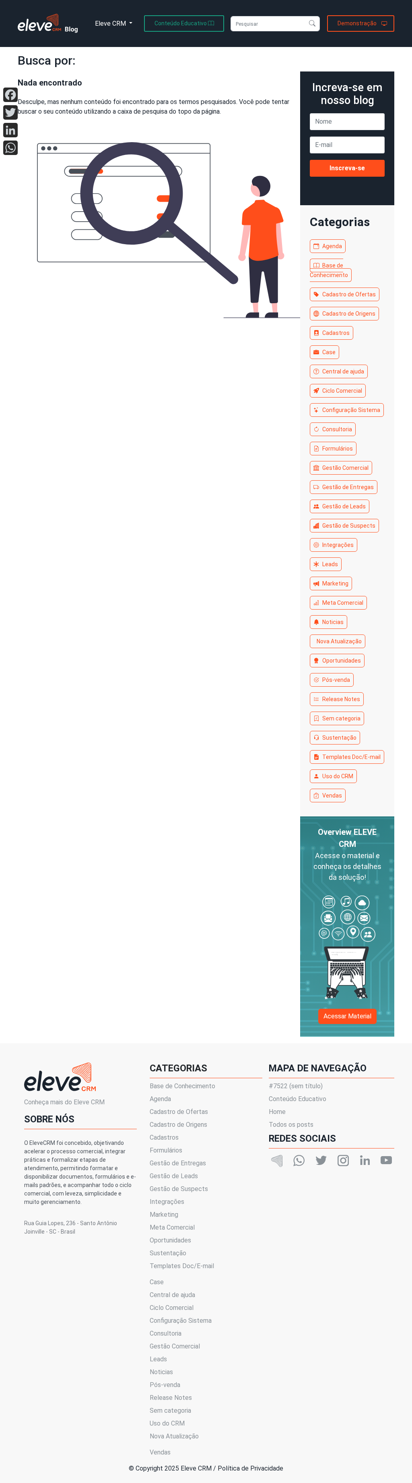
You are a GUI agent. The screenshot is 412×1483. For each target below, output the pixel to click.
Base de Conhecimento (329, 270)
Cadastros (336, 333)
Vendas (332, 795)
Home (277, 1112)
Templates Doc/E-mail (351, 757)
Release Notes (341, 699)
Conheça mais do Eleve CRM (64, 1102)
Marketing (335, 583)
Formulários (337, 448)
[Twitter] (10, 112)
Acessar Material (347, 1016)
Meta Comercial (342, 603)
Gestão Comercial (345, 468)
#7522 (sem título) (296, 1086)
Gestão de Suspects (348, 525)
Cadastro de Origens (348, 313)
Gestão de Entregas (348, 487)
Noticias (333, 622)
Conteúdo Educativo (297, 1099)
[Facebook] (10, 95)
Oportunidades (341, 660)
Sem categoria (341, 718)
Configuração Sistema (351, 410)
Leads (330, 564)
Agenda (332, 246)
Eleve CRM (111, 23)
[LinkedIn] (10, 130)
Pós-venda (336, 680)
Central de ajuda (343, 371)
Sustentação (339, 737)
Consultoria (337, 429)
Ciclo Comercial (342, 391)
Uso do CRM (337, 776)
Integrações (338, 545)
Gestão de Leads (344, 506)
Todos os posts (291, 1124)
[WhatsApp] (10, 148)
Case (329, 352)
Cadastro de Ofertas (349, 294)
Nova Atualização (339, 641)
